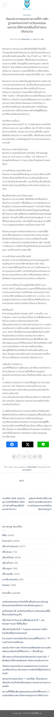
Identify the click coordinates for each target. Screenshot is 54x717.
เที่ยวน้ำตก (7, 563)
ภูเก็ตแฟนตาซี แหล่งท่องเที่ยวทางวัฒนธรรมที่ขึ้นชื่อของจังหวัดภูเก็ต (26, 612)
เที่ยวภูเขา (7, 568)
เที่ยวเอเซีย (27, 15)
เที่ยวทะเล (7, 552)
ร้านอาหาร (7, 541)
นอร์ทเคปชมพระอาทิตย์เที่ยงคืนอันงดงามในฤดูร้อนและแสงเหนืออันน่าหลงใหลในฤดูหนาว (25, 603)
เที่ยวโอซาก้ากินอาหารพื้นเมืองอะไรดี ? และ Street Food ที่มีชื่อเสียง (23, 622)
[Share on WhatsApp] (14, 456)
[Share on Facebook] (19, 456)
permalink (26, 469)
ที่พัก (4, 535)
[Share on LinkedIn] (40, 456)
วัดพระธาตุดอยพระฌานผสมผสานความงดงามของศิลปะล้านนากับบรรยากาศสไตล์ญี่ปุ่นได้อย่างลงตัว (26, 669)
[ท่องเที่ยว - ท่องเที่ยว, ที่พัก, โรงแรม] (27, 5)
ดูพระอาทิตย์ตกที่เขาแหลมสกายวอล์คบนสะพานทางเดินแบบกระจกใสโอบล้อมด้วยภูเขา (40, 504)
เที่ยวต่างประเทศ (10, 546)
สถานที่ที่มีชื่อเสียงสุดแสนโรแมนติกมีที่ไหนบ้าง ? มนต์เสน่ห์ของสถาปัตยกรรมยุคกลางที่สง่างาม (25, 693)
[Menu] (4, 5)
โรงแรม (6, 585)
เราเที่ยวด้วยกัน (10, 579)
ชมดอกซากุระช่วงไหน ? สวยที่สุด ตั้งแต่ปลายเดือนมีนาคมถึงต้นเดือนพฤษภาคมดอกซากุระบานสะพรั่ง (26, 682)
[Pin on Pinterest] (34, 456)
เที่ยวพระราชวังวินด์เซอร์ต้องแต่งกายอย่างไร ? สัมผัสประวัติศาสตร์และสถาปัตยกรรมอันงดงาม (25, 658)
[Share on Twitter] (24, 456)
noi (42, 39)
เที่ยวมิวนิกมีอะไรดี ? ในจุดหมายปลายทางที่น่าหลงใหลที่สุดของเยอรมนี (25, 631)
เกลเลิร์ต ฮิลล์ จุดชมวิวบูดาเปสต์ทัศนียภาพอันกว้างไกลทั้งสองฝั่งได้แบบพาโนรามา (13, 504)
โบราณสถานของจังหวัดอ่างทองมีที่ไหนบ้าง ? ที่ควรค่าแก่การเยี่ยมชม (26, 640)
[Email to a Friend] (29, 456)
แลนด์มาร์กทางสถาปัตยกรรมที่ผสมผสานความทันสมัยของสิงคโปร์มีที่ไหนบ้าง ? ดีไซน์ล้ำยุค (26, 649)
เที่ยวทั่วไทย (8, 557)
